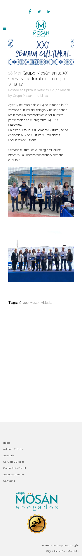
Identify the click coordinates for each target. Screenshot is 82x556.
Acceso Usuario (13, 474)
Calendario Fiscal (14, 468)
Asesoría (8, 455)
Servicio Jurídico (13, 461)
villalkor (47, 302)
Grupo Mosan (60, 90)
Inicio (6, 442)
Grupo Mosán (23, 95)
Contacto (9, 481)
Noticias (43, 90)
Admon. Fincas (13, 449)
